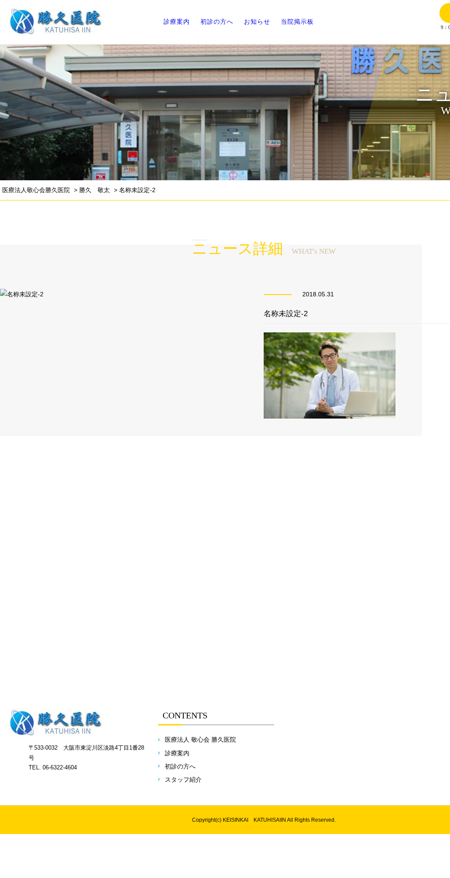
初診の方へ (216, 21)
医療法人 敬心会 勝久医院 (200, 739)
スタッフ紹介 (183, 779)
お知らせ (257, 21)
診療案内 (176, 21)
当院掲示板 (297, 21)
